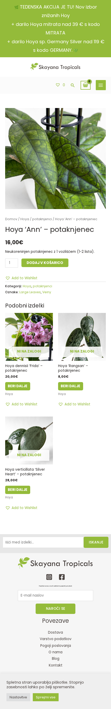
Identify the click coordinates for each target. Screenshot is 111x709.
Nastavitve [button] (18, 697)
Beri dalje (17, 386)
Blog (55, 658)
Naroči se (55, 608)
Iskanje (96, 542)
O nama (55, 652)
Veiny (46, 292)
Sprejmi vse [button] (46, 697)
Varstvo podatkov (56, 638)
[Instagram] (49, 577)
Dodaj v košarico (45, 262)
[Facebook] (62, 577)
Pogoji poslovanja (55, 645)
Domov (11, 219)
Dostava (55, 632)
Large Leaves (30, 292)
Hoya (24, 219)
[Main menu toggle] (101, 85)
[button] (72, 85)
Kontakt (55, 665)
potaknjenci (42, 219)
